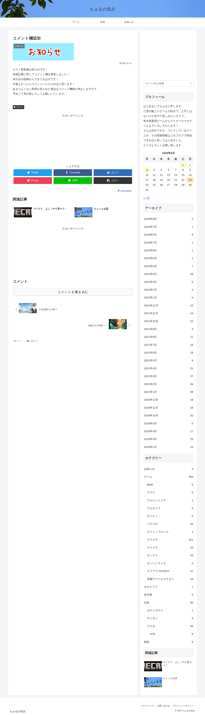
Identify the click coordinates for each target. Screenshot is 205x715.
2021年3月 (168, 376)
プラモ (170, 626)
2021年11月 (168, 313)
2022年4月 (168, 273)
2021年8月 (168, 336)
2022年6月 (168, 258)
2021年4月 (168, 368)
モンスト (170, 555)
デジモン (170, 618)
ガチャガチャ (170, 610)
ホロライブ (168, 586)
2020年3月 (168, 439)
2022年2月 (168, 289)
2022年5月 (168, 266)
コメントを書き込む (72, 292)
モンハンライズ (170, 563)
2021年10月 (168, 321)
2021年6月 (168, 352)
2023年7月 (168, 242)
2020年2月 (168, 447)
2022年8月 (168, 250)
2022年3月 (168, 281)
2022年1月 (168, 297)
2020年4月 (168, 431)
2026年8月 (168, 218)
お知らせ (19, 107)
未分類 (168, 594)
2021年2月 (168, 384)
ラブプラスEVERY (170, 571)
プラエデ (170, 539)
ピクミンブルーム (170, 531)
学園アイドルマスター (170, 579)
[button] (190, 83)
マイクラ (170, 547)
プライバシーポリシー (183, 705)
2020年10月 (168, 415)
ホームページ (147, 705)
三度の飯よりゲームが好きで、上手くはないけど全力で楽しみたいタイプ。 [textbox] (167, 113)
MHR (170, 484)
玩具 (168, 602)
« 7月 (146, 197)
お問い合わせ (163, 705)
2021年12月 (168, 305)
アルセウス (170, 508)
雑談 (168, 641)
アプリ (170, 492)
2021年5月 (168, 360)
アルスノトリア (170, 500)
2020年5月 (168, 423)
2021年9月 (168, 329)
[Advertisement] (73, 139)
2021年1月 (168, 391)
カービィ (170, 516)
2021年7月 (168, 344)
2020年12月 (168, 399)
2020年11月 (168, 407)
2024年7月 (168, 226)
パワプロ (170, 523)
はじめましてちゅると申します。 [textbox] (163, 106)
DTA (171, 633)
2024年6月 (168, 234)
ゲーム (168, 476)
